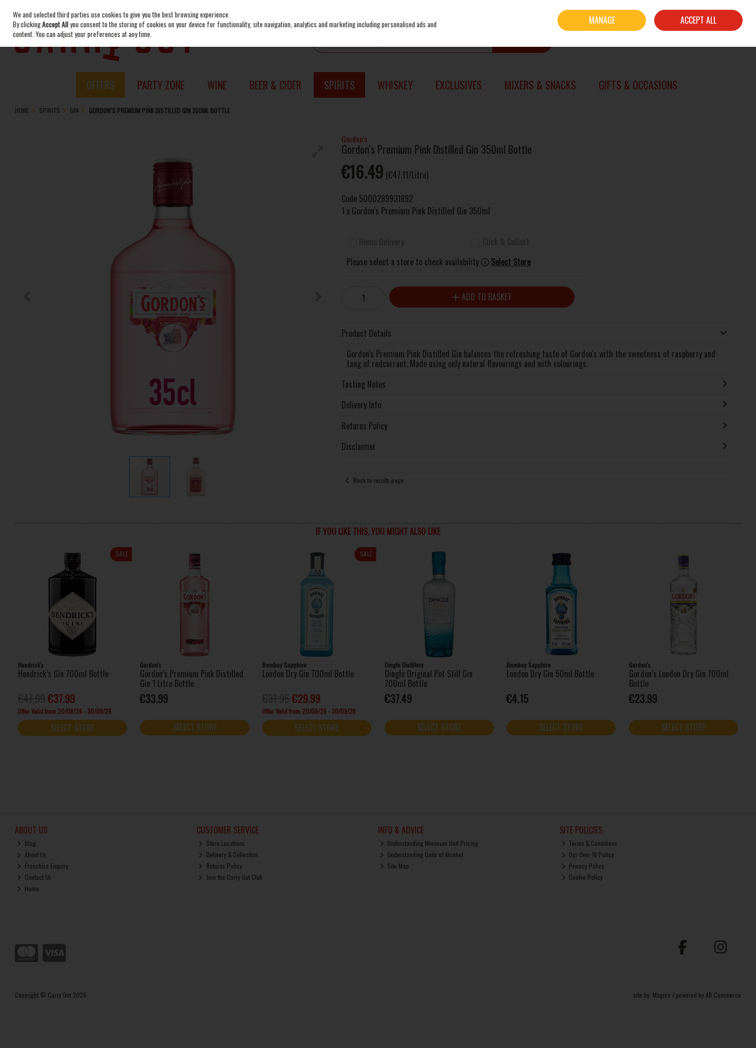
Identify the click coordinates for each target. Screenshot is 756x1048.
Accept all (698, 20)
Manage (602, 20)
